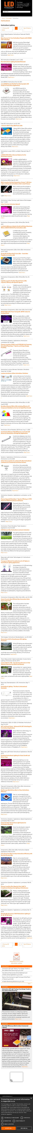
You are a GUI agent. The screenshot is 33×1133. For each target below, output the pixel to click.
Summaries (8, 18)
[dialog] (16, 1115)
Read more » (11, 55)
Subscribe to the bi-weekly (16, 961)
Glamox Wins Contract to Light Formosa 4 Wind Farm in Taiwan (16, 978)
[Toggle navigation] (28, 4)
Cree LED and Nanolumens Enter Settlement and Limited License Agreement (14, 973)
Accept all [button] (8, 1128)
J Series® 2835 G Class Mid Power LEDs (11, 125)
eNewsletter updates (16, 963)
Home (3, 18)
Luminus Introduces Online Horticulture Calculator (14, 373)
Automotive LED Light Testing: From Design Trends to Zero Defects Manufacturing (16, 969)
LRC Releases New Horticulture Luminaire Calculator (15, 530)
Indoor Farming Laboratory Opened (10, 204)
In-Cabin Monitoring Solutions (13, 981)
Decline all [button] (24, 1128)
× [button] (31, 1098)
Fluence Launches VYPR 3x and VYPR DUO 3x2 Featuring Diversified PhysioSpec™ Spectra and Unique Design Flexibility (16, 346)
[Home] (9, 4)
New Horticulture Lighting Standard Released (13, 61)
